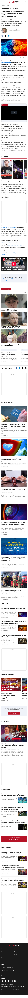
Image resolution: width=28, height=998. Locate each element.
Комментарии (8, 368)
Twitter (17, 279)
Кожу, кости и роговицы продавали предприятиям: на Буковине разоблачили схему (13, 795)
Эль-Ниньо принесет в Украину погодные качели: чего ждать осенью (13, 622)
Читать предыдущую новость (9, 350)
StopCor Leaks (6, 848)
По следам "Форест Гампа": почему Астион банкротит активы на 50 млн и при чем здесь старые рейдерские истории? (13, 854)
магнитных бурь (6, 63)
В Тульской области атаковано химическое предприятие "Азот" (8, 354)
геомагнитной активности (8, 228)
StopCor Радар (5, 958)
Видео (15, 949)
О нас (2, 964)
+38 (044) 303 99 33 (14, 840)
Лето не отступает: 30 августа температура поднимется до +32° (11, 458)
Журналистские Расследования (9, 970)
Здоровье (9, 5)
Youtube (14, 279)
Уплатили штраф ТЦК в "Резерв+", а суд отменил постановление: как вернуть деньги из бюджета (13, 491)
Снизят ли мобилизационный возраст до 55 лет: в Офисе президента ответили (13, 636)
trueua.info (9, 286)
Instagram (22, 279)
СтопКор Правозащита (7, 967)
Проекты (3, 949)
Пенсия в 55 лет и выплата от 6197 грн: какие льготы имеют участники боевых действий (13, 426)
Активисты (4, 973)
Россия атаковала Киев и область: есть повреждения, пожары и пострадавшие (13, 821)
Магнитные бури (6, 289)
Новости (3, 952)
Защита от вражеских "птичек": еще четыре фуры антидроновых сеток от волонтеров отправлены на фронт (11, 695)
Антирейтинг (17, 958)
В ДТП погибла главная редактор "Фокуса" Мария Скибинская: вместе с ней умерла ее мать (12, 592)
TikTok (5, 280)
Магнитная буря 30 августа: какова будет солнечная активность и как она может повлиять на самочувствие (13, 524)
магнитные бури (6, 242)
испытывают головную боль (16, 246)
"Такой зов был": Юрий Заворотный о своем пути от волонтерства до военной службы (13, 745)
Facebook (10, 279)
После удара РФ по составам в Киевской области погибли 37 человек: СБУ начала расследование (13, 558)
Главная (3, 5)
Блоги (15, 952)
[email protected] (14, 992)
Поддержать (15, 713)
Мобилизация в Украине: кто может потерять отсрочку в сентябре (12, 808)
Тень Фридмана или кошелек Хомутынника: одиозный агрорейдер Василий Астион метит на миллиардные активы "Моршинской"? (13, 868)
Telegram (5, 279)
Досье (2, 955)
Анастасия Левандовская (14, 29)
